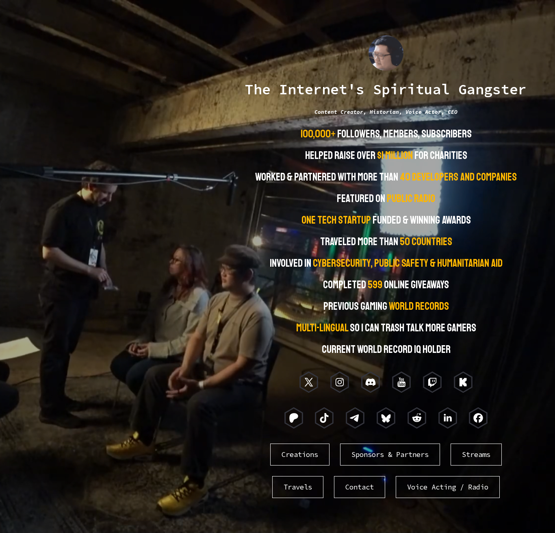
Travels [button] (298, 487)
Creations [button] (300, 454)
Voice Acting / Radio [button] (447, 487)
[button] (308, 382)
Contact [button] (359, 487)
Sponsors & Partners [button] (390, 454)
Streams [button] (476, 454)
